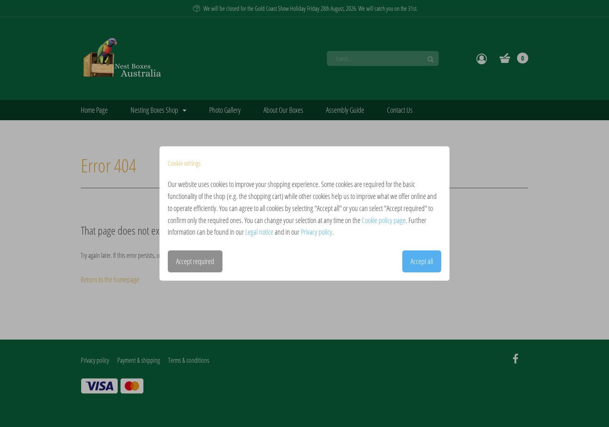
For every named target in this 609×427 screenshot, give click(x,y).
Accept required (195, 261)
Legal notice (259, 232)
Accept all (422, 261)
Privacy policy (316, 232)
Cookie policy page (384, 220)
